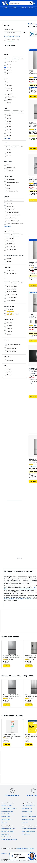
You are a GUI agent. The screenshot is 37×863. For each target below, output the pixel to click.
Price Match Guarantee (7, 814)
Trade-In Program (6, 819)
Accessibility (4, 853)
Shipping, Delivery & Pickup (8, 808)
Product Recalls (5, 816)
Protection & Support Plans (29, 816)
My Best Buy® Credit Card (8, 828)
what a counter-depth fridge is (28, 588)
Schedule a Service (27, 811)
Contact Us (25, 822)
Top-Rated (10, 309)
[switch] (5, 345)
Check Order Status (6, 805)
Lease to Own (5, 834)
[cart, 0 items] (34, 3)
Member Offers (26, 834)
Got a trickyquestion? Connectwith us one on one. (20, 855)
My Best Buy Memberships (29, 828)
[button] (6, 7)
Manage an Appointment (28, 814)
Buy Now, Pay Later (6, 836)
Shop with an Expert (27, 808)
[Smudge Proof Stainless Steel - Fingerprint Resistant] (31, 322)
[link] (8, 659)
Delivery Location (9, 29)
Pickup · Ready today (13, 39)
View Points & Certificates (28, 831)
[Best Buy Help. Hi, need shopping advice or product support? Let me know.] (32, 856)
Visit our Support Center (28, 805)
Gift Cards (4, 822)
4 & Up (16, 314)
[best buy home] (5, 3)
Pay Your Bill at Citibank (7, 831)
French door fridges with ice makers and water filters (18, 598)
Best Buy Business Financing (9, 839)
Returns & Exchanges (7, 811)
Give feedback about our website (25, 848)
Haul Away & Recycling (28, 819)
